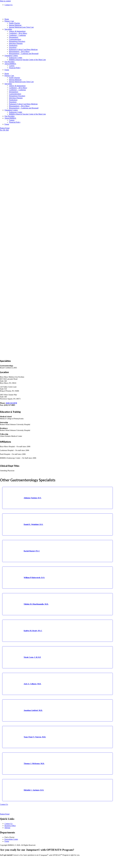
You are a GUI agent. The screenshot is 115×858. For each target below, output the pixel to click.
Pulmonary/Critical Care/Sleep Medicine (23, 49)
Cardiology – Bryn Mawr (18, 33)
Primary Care (9, 21)
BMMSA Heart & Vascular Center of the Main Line (27, 60)
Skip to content (5, 1)
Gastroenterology (15, 39)
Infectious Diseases (16, 43)
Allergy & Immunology (17, 31)
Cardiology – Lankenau (17, 35)
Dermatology (13, 37)
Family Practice (14, 23)
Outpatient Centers (11, 56)
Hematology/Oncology (17, 41)
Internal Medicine (15, 25)
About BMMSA (10, 64)
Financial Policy (14, 68)
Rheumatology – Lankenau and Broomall (23, 53)
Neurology (13, 47)
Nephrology (13, 45)
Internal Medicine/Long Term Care (21, 27)
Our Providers (9, 62)
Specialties (8, 29)
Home (6, 19)
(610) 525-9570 (11, 403)
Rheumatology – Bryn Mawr (19, 51)
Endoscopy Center (15, 58)
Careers (11, 66)
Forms (6, 70)
